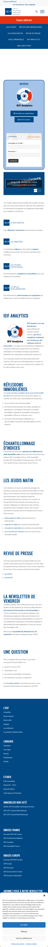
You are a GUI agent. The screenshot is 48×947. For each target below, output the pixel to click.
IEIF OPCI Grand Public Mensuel (15, 811)
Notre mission (9, 716)
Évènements (8, 758)
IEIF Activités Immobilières (13, 838)
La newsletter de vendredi (19, 598)
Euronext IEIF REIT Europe (13, 860)
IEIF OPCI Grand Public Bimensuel (16, 814)
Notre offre (8, 720)
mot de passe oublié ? (33, 136)
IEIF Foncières (9, 842)
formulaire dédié (12, 683)
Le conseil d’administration (13, 732)
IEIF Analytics (16, 315)
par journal (8, 577)
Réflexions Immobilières (15, 386)
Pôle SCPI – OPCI (10, 785)
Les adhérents (9, 728)
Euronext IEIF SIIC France (13, 834)
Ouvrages (7, 750)
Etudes (6, 761)
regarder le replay (11, 524)
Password (11, 151)
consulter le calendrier (13, 528)
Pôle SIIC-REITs (9, 789)
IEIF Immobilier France (12, 846)
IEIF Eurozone (8, 868)
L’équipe (6, 724)
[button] (44, 895)
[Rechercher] (35, 11)
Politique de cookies (17, 944)
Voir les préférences (24, 938)
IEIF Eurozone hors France (13, 872)
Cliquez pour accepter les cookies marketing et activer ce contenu (24, 183)
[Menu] (41, 11)
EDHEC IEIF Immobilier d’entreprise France (19, 807)
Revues (6, 754)
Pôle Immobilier (9, 781)
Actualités (7, 712)
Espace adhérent (10, 1)
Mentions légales (31, 944)
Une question (16, 652)
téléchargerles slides (12, 518)
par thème (8, 574)
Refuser (24, 931)
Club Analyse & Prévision (12, 793)
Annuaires (7, 746)
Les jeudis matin (18, 480)
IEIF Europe (8, 864)
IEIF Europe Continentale (12, 876)
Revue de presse (18, 553)
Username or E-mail (15, 143)
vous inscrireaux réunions (14, 531)
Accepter (24, 925)
